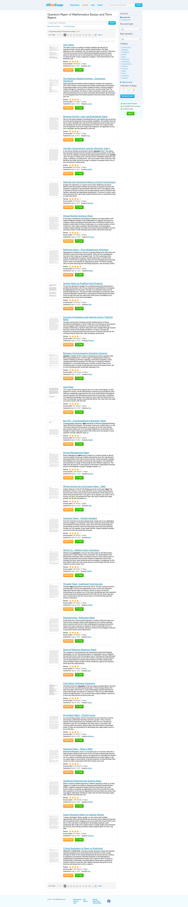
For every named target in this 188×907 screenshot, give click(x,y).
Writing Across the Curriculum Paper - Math (84, 486)
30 (95, 35)
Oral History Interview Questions (79, 683)
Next (99, 35)
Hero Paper (68, 45)
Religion (124, 71)
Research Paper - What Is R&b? (78, 749)
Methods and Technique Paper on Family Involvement (89, 182)
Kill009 (89, 169)
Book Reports (125, 52)
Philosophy (125, 66)
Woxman (90, 203)
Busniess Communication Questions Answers (85, 353)
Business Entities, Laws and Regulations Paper (85, 116)
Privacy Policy (96, 901)
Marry (90, 304)
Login (93, 5)
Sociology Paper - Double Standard (80, 518)
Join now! (85, 5)
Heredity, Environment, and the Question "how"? (86, 148)
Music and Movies (126, 64)
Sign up (130, 113)
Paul (88, 136)
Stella (90, 374)
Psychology (125, 68)
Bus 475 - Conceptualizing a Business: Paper (84, 421)
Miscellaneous (126, 61)
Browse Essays (74, 5)
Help (84, 899)
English (124, 57)
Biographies (125, 50)
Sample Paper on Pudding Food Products (83, 283)
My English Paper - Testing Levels (79, 715)
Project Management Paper (76, 452)
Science (124, 73)
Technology (125, 78)
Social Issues (125, 75)
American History (126, 47)
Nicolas (90, 474)
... (92, 35)
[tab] (130, 82)
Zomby (89, 104)
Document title (126, 17)
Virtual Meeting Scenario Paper (78, 216)
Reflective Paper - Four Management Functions (85, 249)
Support (100, 5)
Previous (60, 35)
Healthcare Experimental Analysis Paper (82, 781)
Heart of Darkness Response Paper (79, 649)
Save (80, 70)
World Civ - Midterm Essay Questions (81, 550)
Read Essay (68, 70)
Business (124, 54)
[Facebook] (108, 902)
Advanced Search (127, 96)
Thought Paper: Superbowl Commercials (83, 584)
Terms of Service (97, 903)
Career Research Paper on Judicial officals (83, 814)
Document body (126, 20)
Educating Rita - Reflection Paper (79, 618)
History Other (125, 59)
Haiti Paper (68, 387)
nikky (89, 66)
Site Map (95, 899)
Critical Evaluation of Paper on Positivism (83, 848)
